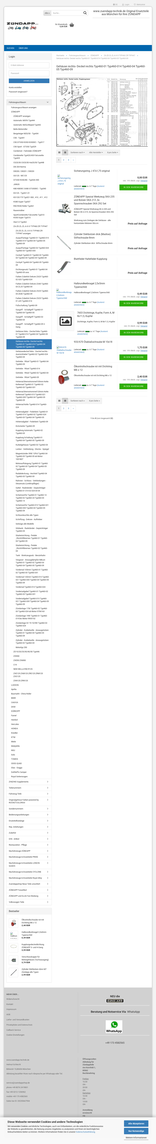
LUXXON (15, 685)
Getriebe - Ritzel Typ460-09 (27, 377)
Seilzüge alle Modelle (25, 524)
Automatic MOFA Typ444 (24, 120)
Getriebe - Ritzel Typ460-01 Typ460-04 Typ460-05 (32, 362)
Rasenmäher (18, 210)
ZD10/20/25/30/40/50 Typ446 (26, 651)
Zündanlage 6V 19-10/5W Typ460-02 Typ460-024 (31, 624)
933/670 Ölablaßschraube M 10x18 (93, 341)
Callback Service (13, 1030)
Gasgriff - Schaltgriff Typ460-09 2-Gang (30, 325)
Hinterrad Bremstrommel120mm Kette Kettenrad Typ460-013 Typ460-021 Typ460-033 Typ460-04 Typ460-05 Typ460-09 (32, 395)
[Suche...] (85, 13)
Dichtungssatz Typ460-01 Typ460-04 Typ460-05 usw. (31, 270)
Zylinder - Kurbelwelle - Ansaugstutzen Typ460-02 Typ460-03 (32, 641)
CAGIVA (14, 702)
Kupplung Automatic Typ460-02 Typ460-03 (29, 431)
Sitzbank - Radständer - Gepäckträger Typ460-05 (32, 529)
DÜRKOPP (15, 711)
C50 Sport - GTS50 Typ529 (24, 146)
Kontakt (9, 1004)
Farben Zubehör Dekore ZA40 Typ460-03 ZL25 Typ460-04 (32, 285)
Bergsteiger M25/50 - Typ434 (25, 133)
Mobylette (15, 746)
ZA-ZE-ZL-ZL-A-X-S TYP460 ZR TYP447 (30, 226)
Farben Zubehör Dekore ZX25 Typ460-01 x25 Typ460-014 (32, 299)
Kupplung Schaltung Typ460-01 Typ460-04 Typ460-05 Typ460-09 (30, 439)
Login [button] (126, 5)
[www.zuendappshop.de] (22, 26)
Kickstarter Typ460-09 (25, 426)
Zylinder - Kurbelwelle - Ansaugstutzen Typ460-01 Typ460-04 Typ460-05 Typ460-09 (32, 633)
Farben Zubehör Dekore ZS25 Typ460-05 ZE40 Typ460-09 (32, 292)
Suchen (10, 48)
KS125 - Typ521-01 (21, 193)
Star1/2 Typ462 (20, 222)
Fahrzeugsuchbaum (17, 102)
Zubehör (12, 833)
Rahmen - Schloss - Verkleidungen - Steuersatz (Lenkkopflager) (31, 482)
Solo (13, 755)
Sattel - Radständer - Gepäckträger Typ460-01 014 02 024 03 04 (30, 489)
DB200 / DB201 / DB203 (23, 171)
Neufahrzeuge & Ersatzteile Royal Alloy (25, 878)
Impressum (11, 1009)
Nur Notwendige (136, 1131)
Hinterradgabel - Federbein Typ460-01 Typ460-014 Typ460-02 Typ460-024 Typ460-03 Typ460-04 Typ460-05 (32, 414)
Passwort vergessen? (18, 92)
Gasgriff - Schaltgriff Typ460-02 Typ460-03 (29, 318)
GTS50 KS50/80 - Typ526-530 (26, 180)
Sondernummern (16, 809)
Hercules (15, 724)
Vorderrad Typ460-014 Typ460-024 (30, 587)
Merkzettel (140, 5)
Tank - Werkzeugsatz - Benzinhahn (30, 555)
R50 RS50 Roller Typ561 (23, 206)
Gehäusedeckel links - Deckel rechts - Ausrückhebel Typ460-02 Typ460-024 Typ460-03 (32, 354)
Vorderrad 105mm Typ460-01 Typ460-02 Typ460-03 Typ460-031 (32, 571)
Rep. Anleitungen (16, 827)
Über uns (23, 48)
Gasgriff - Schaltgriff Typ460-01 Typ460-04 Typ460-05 (29, 311)
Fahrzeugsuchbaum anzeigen (23, 107)
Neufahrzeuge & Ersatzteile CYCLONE (25, 872)
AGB (8, 1014)
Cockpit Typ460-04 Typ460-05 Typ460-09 (32, 263)
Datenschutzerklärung (85, 1132)
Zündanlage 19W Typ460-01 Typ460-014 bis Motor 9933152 (31, 617)
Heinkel (14, 720)
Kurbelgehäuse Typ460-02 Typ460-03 (32, 445)
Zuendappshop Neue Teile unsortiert (24, 884)
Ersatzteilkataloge (16, 821)
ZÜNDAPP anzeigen (21, 116)
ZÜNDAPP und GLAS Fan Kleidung (23, 896)
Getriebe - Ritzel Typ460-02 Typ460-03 (32, 373)
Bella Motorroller (20, 129)
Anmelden (29, 81)
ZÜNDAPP (15, 112)
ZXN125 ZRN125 (20, 680)
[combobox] (78, 153)
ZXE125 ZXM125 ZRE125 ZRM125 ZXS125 (28, 674)
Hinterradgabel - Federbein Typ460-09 (32, 421)
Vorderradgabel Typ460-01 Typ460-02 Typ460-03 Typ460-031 (32, 592)
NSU (13, 750)
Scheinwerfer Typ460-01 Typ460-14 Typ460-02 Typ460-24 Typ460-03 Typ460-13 (31, 498)
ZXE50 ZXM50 (19, 660)
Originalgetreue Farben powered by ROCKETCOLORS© (24, 801)
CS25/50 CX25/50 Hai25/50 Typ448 (28, 162)
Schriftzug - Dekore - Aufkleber (29, 519)
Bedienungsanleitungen (19, 815)
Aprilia (13, 689)
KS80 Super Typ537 (21, 202)
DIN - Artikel (14, 839)
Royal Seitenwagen (19, 776)
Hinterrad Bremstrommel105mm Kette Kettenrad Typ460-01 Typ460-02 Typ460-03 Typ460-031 (32, 384)
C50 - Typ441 (19, 138)
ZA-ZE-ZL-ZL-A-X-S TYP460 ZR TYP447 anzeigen (29, 232)
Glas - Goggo (16, 768)
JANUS (16, 184)
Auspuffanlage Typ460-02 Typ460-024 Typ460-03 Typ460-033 (32, 249)
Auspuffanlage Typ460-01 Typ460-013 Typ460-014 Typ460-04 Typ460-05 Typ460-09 (32, 241)
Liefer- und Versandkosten (17, 1019)
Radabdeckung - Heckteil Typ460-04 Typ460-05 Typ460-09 (31, 475)
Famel (13, 715)
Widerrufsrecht (12, 999)
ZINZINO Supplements (18, 782)
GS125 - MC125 (20, 175)
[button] (115, 4)
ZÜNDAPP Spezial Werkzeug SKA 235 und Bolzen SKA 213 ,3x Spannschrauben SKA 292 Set (94, 200)
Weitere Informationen (136, 1137)
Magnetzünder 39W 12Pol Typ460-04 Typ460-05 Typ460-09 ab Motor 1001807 (31, 456)
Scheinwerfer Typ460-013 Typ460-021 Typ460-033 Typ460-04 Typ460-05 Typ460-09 (32, 508)
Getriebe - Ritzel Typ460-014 (28, 368)
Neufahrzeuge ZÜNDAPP (19, 851)
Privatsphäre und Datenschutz (19, 1025)
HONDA (14, 728)
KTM (13, 737)
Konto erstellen (15, 87)
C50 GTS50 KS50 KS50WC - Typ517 (28, 142)
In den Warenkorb (133, 187)
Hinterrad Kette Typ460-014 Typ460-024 (31, 405)
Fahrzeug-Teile (15, 794)
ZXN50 (16, 656)
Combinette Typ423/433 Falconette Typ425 (28, 156)
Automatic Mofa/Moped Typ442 (27, 125)
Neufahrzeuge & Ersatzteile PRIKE (23, 857)
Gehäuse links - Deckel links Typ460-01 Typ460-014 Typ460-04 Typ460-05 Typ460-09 (32, 334)
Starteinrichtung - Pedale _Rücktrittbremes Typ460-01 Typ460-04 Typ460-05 (32, 538)
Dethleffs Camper (19, 772)
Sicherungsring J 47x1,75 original (92, 170)
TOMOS (14, 759)
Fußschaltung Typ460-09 (26, 305)
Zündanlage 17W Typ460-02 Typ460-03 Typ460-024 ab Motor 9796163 (31, 609)
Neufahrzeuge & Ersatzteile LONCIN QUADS (24, 864)
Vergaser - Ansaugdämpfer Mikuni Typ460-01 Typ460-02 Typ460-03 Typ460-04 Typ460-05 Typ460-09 (30, 563)
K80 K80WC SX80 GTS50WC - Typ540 (29, 188)
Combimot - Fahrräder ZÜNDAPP (27, 151)
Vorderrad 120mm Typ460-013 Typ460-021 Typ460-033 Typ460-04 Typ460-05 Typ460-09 (32, 580)
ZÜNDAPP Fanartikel (18, 890)
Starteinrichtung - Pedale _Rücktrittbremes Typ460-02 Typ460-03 (32, 548)
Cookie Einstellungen (15, 1035)
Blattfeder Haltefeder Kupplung (90, 258)
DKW (13, 707)
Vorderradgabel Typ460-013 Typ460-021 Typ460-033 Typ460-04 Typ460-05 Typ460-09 (32, 601)
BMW (13, 698)
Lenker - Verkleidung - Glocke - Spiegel (32, 449)
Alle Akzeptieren (136, 1123)
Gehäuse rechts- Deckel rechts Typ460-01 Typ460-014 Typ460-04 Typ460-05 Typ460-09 (30, 344)
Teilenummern (15, 788)
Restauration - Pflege (18, 845)
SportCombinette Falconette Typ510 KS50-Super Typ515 (28, 216)
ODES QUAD (16, 763)
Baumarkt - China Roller (21, 694)
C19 (15, 665)
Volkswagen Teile (16, 902)
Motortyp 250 (21, 647)
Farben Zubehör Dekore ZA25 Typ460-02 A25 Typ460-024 (32, 278)
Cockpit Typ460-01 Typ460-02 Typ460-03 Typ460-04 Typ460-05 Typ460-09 (32, 256)
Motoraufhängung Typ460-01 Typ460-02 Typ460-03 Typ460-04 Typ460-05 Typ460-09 (32, 466)
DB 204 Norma (19, 167)
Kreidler (14, 733)
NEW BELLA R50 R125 (22, 669)
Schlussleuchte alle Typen (27, 515)
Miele (13, 741)
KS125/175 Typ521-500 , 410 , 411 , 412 (30, 197)
